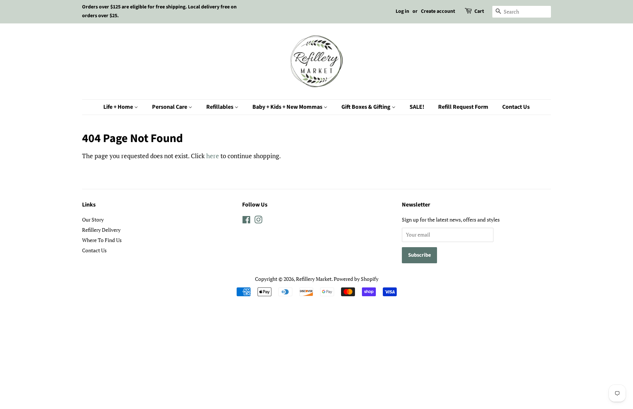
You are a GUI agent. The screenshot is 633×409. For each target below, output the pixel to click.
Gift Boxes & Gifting (366, 107)
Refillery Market (314, 278)
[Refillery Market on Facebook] (246, 220)
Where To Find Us (102, 240)
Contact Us (516, 107)
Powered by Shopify (356, 278)
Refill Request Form (463, 107)
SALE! (417, 107)
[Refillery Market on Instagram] (258, 220)
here (212, 156)
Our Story (93, 219)
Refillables (220, 107)
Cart (479, 11)
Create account (438, 11)
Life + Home (118, 107)
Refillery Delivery (101, 229)
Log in (402, 11)
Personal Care (170, 107)
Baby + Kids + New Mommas (287, 107)
